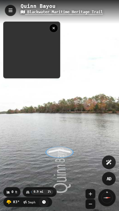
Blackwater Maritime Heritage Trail (64, 12)
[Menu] (10, 10)
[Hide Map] (53, 28)
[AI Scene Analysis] (109, 162)
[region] (31, 50)
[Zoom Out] (90, 204)
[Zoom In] (90, 194)
